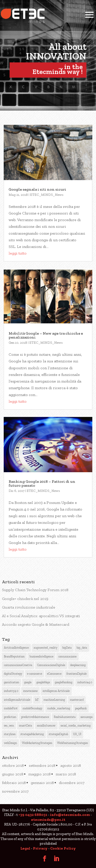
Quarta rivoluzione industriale (28, 607)
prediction (10, 717)
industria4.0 (84, 682)
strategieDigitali (58, 734)
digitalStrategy (13, 673)
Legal (25, 848)
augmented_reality (45, 647)
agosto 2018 (70, 765)
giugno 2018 (12, 774)
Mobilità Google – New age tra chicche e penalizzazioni (46, 335)
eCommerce (54, 673)
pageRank (81, 708)
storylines (10, 734)
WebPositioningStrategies (72, 743)
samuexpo (86, 717)
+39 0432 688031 (32, 814)
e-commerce (34, 673)
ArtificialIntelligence (16, 647)
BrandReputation (14, 656)
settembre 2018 (42, 765)
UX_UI (77, 734)
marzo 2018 (66, 774)
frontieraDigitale (76, 673)
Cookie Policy (63, 848)
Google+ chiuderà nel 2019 (25, 598)
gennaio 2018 (42, 782)
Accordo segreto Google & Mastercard (35, 624)
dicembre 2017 (71, 782)
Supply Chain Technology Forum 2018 (35, 589)
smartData (25, 725)
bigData (67, 647)
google (28, 682)
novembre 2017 (15, 791)
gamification (11, 682)
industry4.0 (11, 691)
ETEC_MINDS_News (47, 195)
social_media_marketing (76, 725)
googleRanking (63, 682)
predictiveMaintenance (35, 717)
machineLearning (54, 699)
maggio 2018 (39, 774)
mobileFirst (11, 708)
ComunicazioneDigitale (51, 665)
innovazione (30, 691)
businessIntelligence (41, 656)
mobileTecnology (32, 708)
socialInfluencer (46, 725)
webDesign (10, 743)
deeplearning (78, 665)
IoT (37, 699)
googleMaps (43, 682)
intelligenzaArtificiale (17, 699)
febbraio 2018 (14, 782)
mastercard (77, 699)
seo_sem (9, 725)
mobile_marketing (58, 708)
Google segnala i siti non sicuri (37, 189)
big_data (82, 647)
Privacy (40, 848)
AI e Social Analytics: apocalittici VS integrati (41, 615)
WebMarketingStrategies (37, 743)
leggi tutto (18, 253)
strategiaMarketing (32, 734)
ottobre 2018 (13, 765)
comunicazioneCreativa (18, 665)
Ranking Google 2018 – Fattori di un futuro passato (42, 483)
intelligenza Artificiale (56, 691)
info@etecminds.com (70, 814)
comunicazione (67, 656)
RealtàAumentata (65, 717)
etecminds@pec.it (48, 819)
